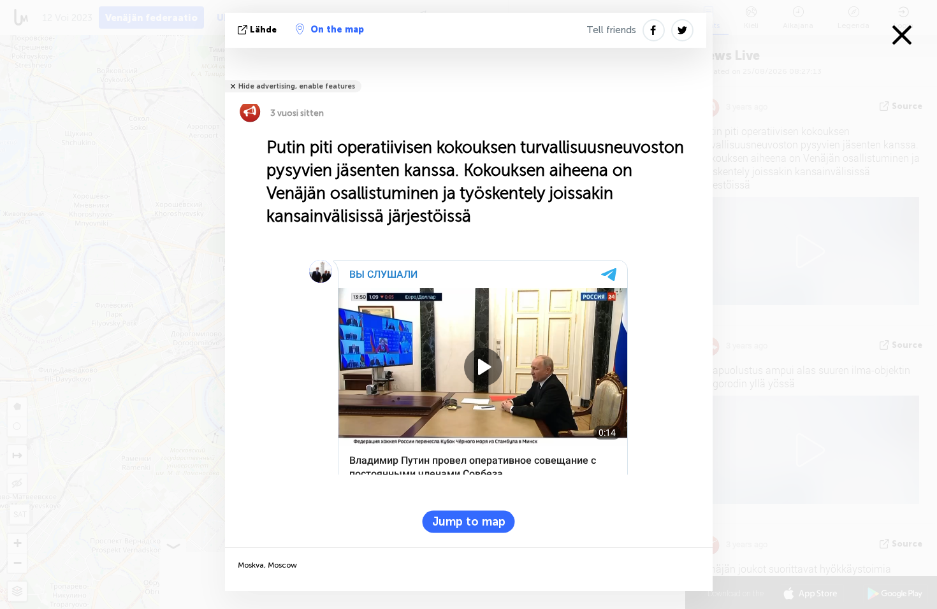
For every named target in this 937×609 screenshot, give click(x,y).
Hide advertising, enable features (296, 86)
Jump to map (468, 522)
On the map (337, 29)
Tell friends (611, 30)
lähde (263, 29)
